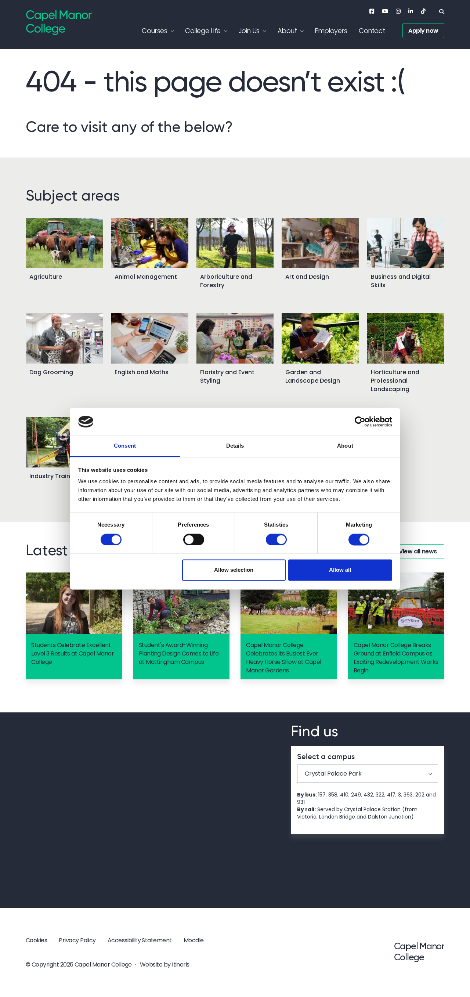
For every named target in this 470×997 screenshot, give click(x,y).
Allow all (340, 570)
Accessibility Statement (140, 940)
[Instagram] (398, 11)
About (287, 30)
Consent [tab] (125, 446)
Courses (154, 30)
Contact (372, 30)
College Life (202, 30)
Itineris (180, 964)
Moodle (194, 940)
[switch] (193, 539)
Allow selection (233, 570)
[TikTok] (423, 11)
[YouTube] (385, 11)
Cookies (36, 940)
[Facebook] (371, 11)
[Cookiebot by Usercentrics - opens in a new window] (360, 421)
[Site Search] (441, 11)
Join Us (249, 30)
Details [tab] (235, 446)
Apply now (423, 30)
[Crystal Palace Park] (129, 810)
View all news (418, 551)
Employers (331, 30)
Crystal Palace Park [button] (333, 773)
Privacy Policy (77, 940)
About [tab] (345, 446)
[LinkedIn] (410, 11)
